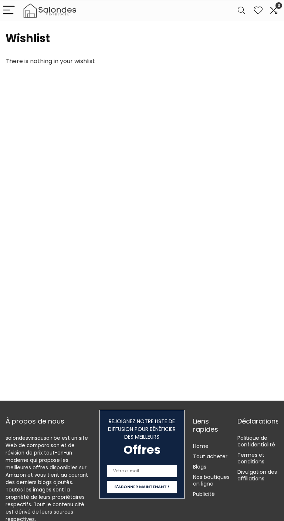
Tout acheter (210, 456)
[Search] (241, 10)
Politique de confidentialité (256, 441)
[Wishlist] (258, 10)
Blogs (199, 466)
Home (201, 446)
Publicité (204, 494)
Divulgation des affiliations (257, 475)
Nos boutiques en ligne (211, 480)
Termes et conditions (250, 458)
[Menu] (9, 10)
